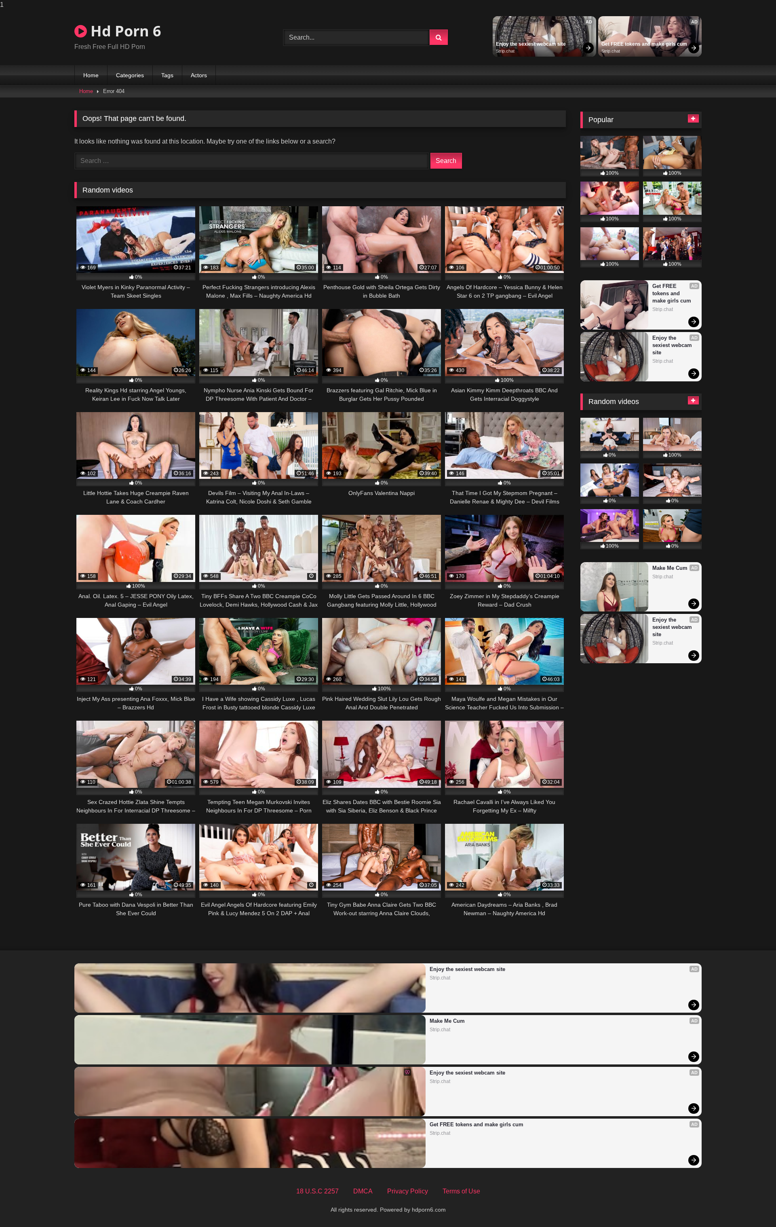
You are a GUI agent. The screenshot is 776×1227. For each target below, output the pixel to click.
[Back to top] (751, 1204)
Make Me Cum (669, 568)
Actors (199, 75)
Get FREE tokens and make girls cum (644, 44)
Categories (130, 75)
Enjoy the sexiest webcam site (531, 44)
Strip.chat (505, 51)
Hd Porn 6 (124, 31)
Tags (167, 75)
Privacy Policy (407, 1191)
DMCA (363, 1191)
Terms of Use (461, 1191)
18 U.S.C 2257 (317, 1191)
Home (91, 75)
